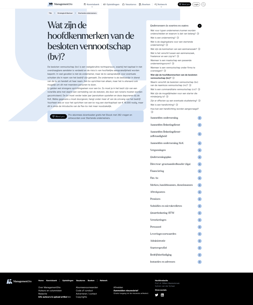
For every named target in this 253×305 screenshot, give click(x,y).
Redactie (42, 293)
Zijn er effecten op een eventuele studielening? (174, 100)
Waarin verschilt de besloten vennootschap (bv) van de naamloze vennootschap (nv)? (174, 84)
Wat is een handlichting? (162, 104)
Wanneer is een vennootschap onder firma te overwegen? (172, 69)
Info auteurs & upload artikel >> (54, 297)
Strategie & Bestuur (65, 13)
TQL (50, 13)
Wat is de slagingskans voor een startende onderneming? (171, 43)
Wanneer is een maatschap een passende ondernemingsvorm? (170, 62)
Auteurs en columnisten (50, 290)
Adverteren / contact (86, 293)
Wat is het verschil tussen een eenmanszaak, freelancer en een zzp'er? (172, 55)
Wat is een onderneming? (163, 37)
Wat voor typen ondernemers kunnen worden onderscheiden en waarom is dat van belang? (173, 32)
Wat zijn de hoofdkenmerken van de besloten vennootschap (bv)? (173, 76)
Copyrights (81, 297)
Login (196, 4)
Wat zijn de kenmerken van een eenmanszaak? (174, 49)
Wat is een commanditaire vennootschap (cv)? (173, 89)
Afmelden (118, 287)
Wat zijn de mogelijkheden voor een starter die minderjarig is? (173, 95)
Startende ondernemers (87, 13)
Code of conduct (84, 290)
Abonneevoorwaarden (87, 287)
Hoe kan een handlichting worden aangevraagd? (174, 108)
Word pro (186, 4)
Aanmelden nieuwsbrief (125, 290)
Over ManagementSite (49, 287)
